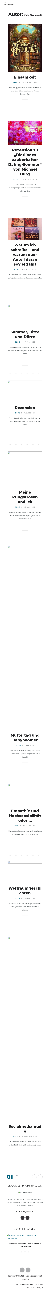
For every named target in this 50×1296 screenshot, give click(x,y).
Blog (15, 82)
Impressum (38, 1284)
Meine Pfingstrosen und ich (25, 497)
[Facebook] (23, 1218)
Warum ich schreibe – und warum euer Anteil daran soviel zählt (25, 255)
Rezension (25, 407)
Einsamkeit (25, 77)
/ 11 (16, 1175)
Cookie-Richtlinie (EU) (34, 1287)
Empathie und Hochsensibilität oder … (25, 816)
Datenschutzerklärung (24, 1284)
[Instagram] (27, 1218)
